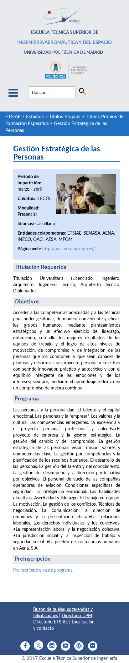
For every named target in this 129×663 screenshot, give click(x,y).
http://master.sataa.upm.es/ (68, 249)
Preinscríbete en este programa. (43, 570)
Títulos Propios (64, 116)
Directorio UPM (77, 616)
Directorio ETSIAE (50, 622)
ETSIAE (13, 116)
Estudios (35, 116)
